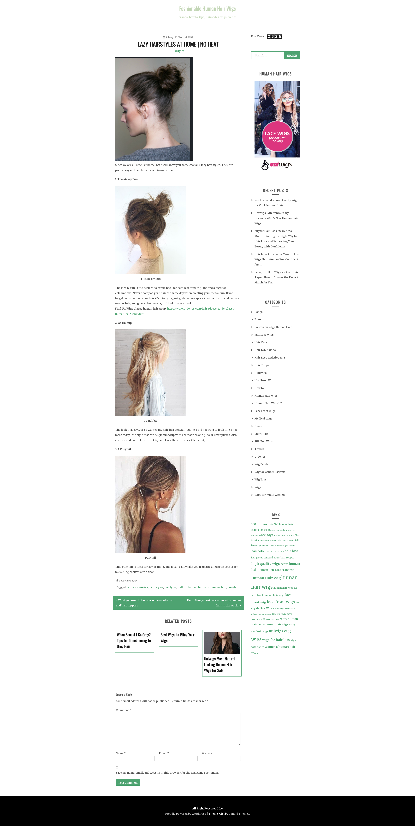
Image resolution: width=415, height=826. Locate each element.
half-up (182, 587)
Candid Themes (239, 813)
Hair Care (261, 342)
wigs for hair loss (276, 640)
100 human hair (262, 524)
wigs (256, 639)
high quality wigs (265, 564)
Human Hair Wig (266, 578)
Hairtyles (178, 51)
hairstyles (272, 557)
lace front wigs (281, 602)
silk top (292, 625)
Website (207, 753)
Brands (259, 319)
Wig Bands (261, 464)
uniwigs (276, 631)
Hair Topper (263, 365)
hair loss (291, 551)
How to (259, 388)
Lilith (191, 37)
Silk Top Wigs (264, 441)
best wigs (267, 535)
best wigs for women (284, 535)
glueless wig (268, 545)
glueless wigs (281, 546)
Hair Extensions (265, 350)
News (258, 426)
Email (164, 753)
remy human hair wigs (273, 624)
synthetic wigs (259, 631)
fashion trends (288, 540)
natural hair (290, 609)
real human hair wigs (270, 619)
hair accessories (137, 587)
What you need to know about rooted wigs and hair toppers (144, 603)
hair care (291, 546)
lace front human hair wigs (268, 595)
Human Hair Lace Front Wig (276, 569)
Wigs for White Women (270, 494)
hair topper (287, 557)
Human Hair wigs (266, 395)
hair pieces (257, 557)
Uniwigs (260, 456)
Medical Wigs (263, 418)
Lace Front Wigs (265, 411)
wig (287, 630)
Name (121, 753)
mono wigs (278, 608)
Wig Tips (261, 479)
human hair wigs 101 (285, 587)
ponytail (232, 587)
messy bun (219, 587)
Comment (123, 710)
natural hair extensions (261, 614)
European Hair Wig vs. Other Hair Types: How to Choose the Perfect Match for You (276, 277)
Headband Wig (264, 380)
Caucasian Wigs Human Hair (273, 327)
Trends (259, 449)
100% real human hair (276, 530)
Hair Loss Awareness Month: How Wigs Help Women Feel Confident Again (277, 259)
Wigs (258, 487)
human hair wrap (199, 587)
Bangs (259, 311)
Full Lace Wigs (264, 334)
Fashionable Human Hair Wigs (207, 8)
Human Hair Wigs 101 (268, 403)
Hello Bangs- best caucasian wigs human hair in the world (214, 603)
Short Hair (261, 433)
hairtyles (170, 587)
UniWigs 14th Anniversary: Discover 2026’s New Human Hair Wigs (276, 218)
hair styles (156, 587)
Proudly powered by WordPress (185, 813)
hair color (258, 551)
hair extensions (275, 551)
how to (284, 564)
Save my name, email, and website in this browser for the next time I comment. (167, 772)
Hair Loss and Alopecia (270, 357)
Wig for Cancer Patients (270, 471)
